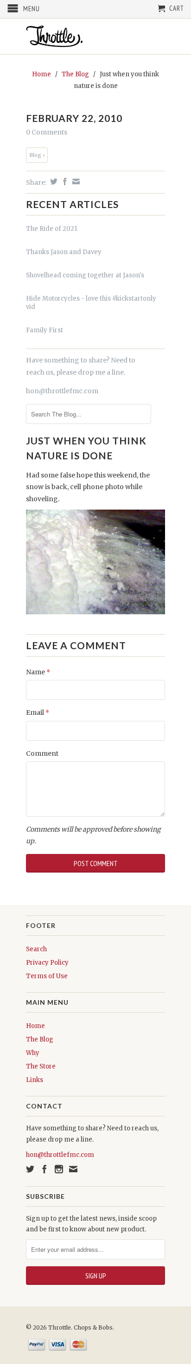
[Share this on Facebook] (64, 181)
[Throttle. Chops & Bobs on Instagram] (59, 1169)
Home (35, 1026)
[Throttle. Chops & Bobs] (95, 36)
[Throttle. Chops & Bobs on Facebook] (44, 1169)
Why (32, 1053)
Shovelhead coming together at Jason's (85, 275)
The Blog (39, 1039)
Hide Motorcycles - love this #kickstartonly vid (91, 303)
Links (34, 1080)
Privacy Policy (47, 963)
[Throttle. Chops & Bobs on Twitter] (30, 1169)
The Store (41, 1066)
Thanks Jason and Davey (64, 252)
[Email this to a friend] (75, 181)
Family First (44, 330)
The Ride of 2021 (51, 229)
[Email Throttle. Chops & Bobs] (73, 1169)
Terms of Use (47, 976)
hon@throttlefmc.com (62, 391)
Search (36, 949)
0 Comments (46, 132)
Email (37, 712)
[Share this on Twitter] (52, 181)
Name (38, 672)
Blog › (37, 155)
